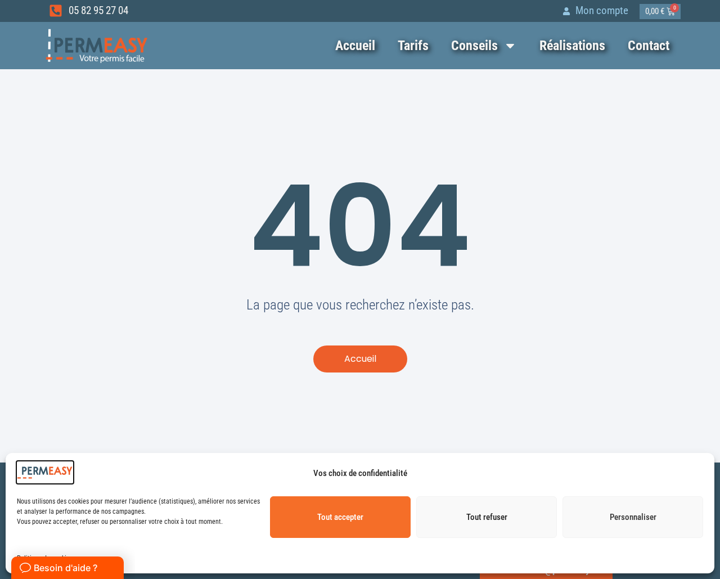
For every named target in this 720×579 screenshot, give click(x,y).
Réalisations (572, 45)
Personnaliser (633, 517)
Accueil (355, 45)
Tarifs (413, 45)
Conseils (474, 45)
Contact (648, 45)
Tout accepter (340, 517)
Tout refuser (486, 517)
